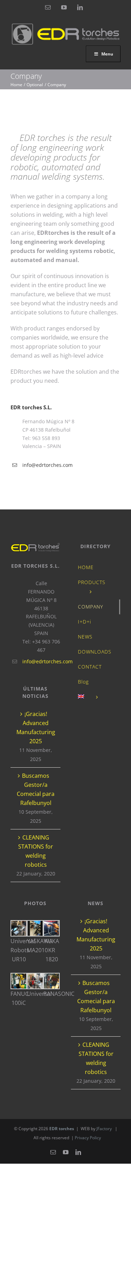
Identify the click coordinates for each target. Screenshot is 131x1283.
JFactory (104, 1129)
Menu (107, 54)
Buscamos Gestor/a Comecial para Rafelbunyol (35, 789)
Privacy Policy (88, 1138)
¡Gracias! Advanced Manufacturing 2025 (35, 727)
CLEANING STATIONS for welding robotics (35, 851)
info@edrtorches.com (47, 465)
